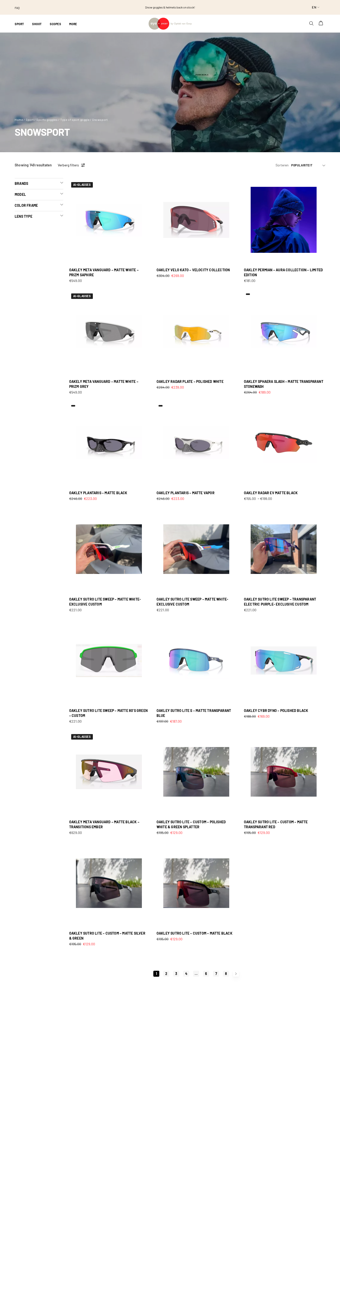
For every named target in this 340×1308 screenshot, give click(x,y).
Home (19, 119)
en (314, 7)
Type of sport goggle (74, 119)
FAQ (17, 7)
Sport (30, 119)
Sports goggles (46, 119)
